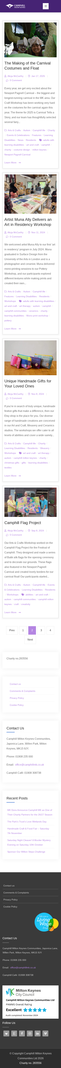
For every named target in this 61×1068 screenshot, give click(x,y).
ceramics (33, 311)
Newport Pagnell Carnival (17, 154)
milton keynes (39, 149)
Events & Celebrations (18, 135)
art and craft (32, 144)
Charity (51, 130)
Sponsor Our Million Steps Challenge (26, 851)
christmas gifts (11, 462)
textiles (8, 467)
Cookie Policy (17, 705)
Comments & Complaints (22, 691)
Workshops (10, 301)
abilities (29, 594)
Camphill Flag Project (22, 522)
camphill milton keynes (25, 458)
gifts (24, 462)
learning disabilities (14, 315)
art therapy (25, 306)
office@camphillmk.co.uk (29, 764)
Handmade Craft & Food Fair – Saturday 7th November (28, 830)
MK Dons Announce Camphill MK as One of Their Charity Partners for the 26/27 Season (29, 812)
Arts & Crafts (14, 130)
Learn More (10, 162)
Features (36, 135)
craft (16, 604)
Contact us (15, 684)
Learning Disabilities (26, 296)
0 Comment (15, 80)
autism (36, 306)
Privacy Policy (17, 698)
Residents (31, 140)
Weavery (44, 448)
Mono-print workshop (37, 315)
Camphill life (39, 130)
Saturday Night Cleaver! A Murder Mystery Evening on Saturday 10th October (29, 842)
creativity (25, 604)
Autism (26, 130)
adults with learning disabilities (38, 301)
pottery (8, 320)
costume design (22, 149)
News (20, 140)
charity (7, 149)
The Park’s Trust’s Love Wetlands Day (27, 821)
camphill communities (15, 311)
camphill (45, 144)
